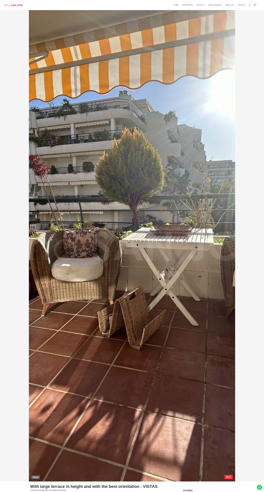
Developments (215, 5)
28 (230, 477)
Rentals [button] (200, 5)
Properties (187, 5)
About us (230, 5)
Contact (241, 5)
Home (176, 5)
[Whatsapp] (259, 487)
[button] (255, 4)
